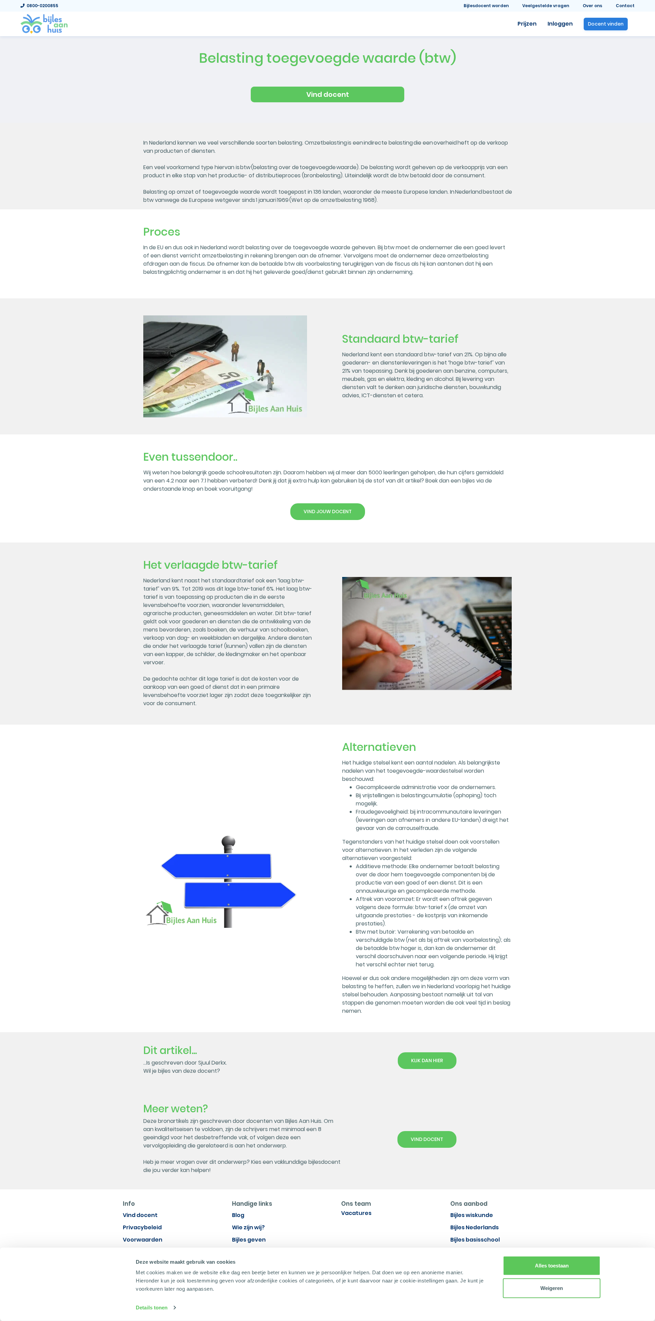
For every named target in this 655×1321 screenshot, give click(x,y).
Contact (625, 6)
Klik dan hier (427, 1060)
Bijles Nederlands (474, 1227)
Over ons (592, 6)
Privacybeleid (142, 1227)
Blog (238, 1215)
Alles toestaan (552, 1265)
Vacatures (356, 1213)
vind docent (427, 1139)
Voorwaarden (142, 1240)
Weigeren (551, 1288)
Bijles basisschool (475, 1240)
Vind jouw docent (328, 511)
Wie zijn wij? (248, 1227)
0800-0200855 (41, 6)
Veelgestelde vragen (545, 6)
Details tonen (152, 1307)
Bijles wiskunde (471, 1215)
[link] (44, 23)
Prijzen (527, 24)
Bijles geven (249, 1240)
